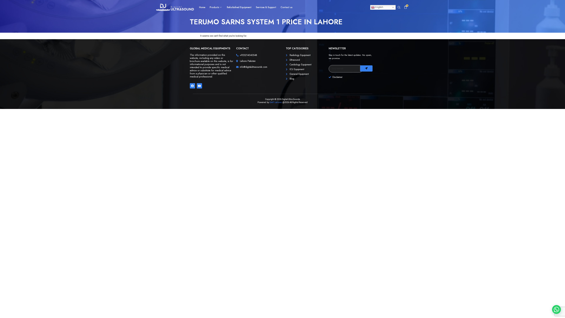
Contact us (286, 7)
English (379, 7)
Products (214, 7)
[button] (398, 7)
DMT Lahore (276, 102)
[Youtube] (199, 85)
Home (202, 7)
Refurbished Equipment (239, 7)
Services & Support (266, 7)
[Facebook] (192, 85)
